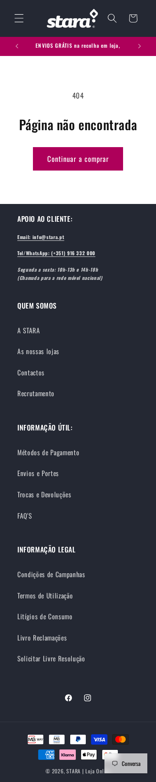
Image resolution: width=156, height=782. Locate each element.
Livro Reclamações (42, 637)
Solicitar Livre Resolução (51, 658)
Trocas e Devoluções (44, 494)
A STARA (28, 330)
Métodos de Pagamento (48, 452)
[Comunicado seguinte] (139, 46)
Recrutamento (36, 393)
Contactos (31, 372)
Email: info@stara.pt (40, 236)
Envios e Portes (38, 473)
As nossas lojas (38, 351)
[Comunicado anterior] (16, 46)
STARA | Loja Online (88, 771)
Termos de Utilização (45, 595)
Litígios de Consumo (45, 616)
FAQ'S (24, 515)
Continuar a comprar (78, 158)
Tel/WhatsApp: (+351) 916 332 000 (56, 253)
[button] (19, 18)
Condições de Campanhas (51, 574)
